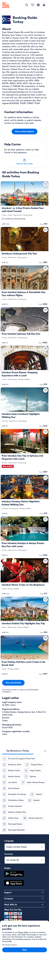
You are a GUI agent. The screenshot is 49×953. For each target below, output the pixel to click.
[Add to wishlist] (45, 184)
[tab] (17, 750)
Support (7, 892)
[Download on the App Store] (14, 883)
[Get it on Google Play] (14, 874)
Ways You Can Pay (12, 910)
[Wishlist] (32, 5)
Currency (8, 854)
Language (9, 841)
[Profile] (44, 5)
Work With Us (10, 905)
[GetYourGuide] (5, 5)
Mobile (7, 868)
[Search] (27, 5)
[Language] (38, 5)
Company (8, 898)
